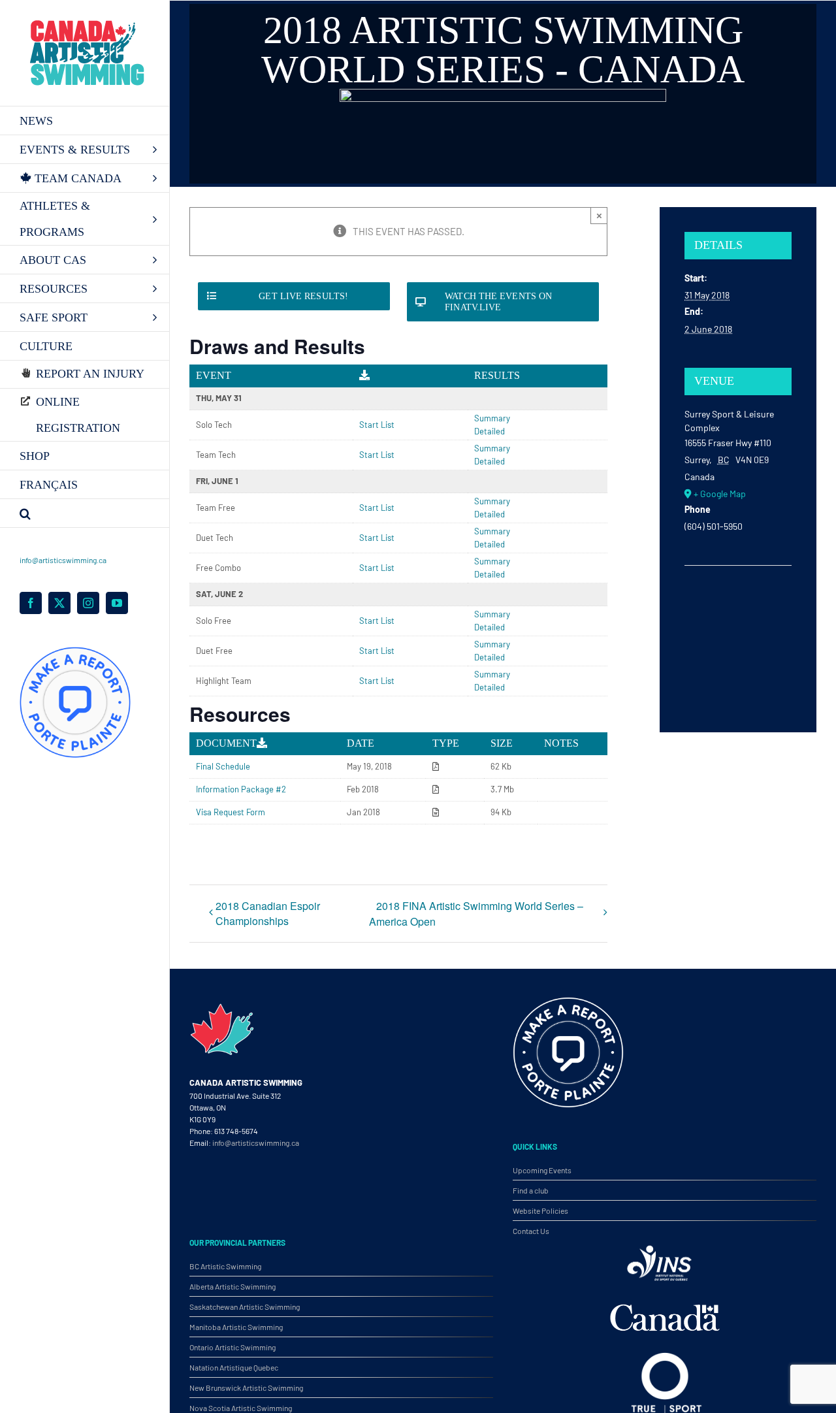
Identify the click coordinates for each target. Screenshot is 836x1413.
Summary (492, 418)
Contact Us (531, 1230)
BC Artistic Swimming (225, 1266)
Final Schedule (223, 766)
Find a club (531, 1190)
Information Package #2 (241, 789)
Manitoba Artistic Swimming (236, 1326)
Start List (376, 424)
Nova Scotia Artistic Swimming (240, 1407)
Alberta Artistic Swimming (232, 1286)
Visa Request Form (230, 812)
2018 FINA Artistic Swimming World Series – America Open (476, 913)
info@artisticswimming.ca (63, 559)
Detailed (489, 431)
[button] (85, 513)
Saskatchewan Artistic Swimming (244, 1306)
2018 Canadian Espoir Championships (268, 913)
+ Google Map (720, 493)
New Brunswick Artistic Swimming (246, 1387)
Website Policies (540, 1210)
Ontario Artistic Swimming (232, 1347)
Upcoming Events (542, 1170)
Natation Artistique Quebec (233, 1367)
